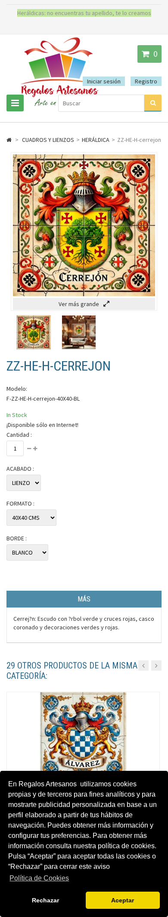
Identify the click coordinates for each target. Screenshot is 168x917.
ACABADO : (20, 468)
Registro (146, 81)
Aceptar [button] (122, 900)
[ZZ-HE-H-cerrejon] (33, 347)
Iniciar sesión (104, 81)
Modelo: (16, 389)
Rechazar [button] (45, 900)
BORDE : (16, 538)
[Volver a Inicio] (9, 140)
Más (84, 599)
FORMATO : (20, 503)
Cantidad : (19, 435)
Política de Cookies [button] (39, 878)
